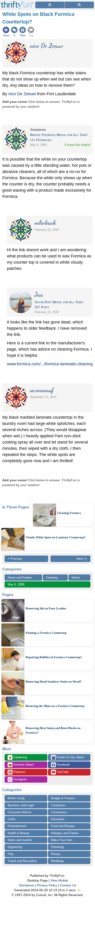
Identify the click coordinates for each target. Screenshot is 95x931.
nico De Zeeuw (22, 94)
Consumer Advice (19, 812)
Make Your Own (61, 840)
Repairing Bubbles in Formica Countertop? (54, 657)
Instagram (19, 779)
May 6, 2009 (16, 584)
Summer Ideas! (21, 765)
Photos (55, 854)
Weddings (57, 861)
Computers (58, 805)
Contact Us (68, 885)
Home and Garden (20, 577)
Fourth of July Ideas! (68, 757)
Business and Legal (21, 805)
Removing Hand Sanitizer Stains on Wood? (54, 681)
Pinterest (18, 772)
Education (57, 819)
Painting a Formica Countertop (46, 632)
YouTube (62, 772)
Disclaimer (26, 885)
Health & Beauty (19, 833)
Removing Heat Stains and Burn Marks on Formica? (53, 730)
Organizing (15, 847)
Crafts (12, 819)
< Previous (15, 558)
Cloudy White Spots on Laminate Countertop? (56, 537)
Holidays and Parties (65, 833)
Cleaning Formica (69, 513)
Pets (11, 854)
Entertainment (17, 826)
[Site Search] (79, 5)
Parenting (57, 847)
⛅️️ (79, 890)
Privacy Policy (47, 885)
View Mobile (59, 880)
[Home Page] (17, 3)
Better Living (16, 798)
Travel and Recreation (22, 861)
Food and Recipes (63, 826)
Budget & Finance (63, 798)
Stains (75, 577)
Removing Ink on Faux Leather (46, 608)
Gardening (17, 757)
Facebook (63, 764)
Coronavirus (59, 812)
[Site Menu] (49, 5)
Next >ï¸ (82, 558)
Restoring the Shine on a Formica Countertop (55, 706)
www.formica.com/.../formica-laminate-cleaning (50, 364)
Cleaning (51, 577)
